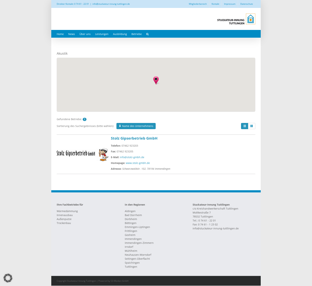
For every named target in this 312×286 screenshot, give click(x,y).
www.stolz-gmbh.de (138, 163)
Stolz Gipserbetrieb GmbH (134, 138)
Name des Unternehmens (137, 126)
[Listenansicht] (244, 126)
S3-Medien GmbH (120, 280)
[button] (147, 34)
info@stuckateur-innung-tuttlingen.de (111, 3)
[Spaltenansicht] (251, 126)
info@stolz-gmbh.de (132, 157)
